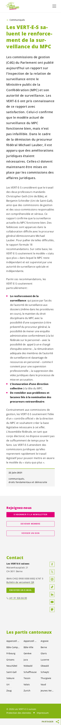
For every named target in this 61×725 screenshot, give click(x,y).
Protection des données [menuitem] (18, 712)
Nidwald (28, 665)
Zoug (9, 690)
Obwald (45, 665)
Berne (44, 647)
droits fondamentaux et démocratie (28, 482)
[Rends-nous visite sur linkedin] (52, 594)
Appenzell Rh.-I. (30, 640)
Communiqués (17, 20)
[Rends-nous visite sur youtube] (52, 601)
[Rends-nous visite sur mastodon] (52, 609)
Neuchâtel (11, 665)
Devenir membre (30, 524)
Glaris (44, 653)
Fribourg (10, 653)
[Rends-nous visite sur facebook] (52, 564)
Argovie (44, 640)
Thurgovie (46, 678)
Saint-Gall (11, 672)
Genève (27, 653)
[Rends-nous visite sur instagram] (52, 579)
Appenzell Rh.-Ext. (13, 640)
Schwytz (45, 672)
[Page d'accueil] (12, 6)
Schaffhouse (30, 672)
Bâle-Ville (28, 647)
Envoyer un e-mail (20, 590)
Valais (27, 684)
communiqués (16, 478)
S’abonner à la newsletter (30, 514)
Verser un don (30, 533)
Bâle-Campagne (13, 647)
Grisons (10, 659)
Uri (8, 684)
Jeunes (47, 690)
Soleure (10, 678)
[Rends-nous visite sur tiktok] (52, 586)
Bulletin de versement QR (20, 582)
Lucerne (45, 659)
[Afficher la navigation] (54, 6)
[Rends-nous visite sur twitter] (52, 571)
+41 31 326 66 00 (18, 597)
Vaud (43, 684)
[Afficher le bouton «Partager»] (57, 722)
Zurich (27, 690)
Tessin (27, 678)
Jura (26, 659)
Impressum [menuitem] (43, 712)
